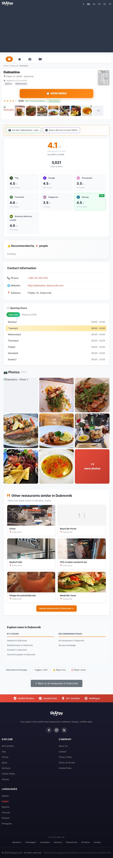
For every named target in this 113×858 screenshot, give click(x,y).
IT (83, 4)
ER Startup (85, 842)
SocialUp (97, 842)
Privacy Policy (65, 757)
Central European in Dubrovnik (21, 654)
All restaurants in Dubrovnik (71, 640)
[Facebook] (49, 730)
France (5, 757)
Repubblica (16, 842)
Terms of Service (67, 762)
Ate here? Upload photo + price (25, 130)
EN (88, 4)
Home (6, 66)
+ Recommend (53, 101)
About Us (63, 746)
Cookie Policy (65, 768)
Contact (62, 751)
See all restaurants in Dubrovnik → (56, 608)
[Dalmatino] (9, 111)
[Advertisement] (56, 28)
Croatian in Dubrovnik (17, 650)
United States (8, 773)
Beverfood (58, 842)
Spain (4, 762)
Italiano (5, 796)
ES (94, 4)
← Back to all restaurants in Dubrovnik (56, 683)
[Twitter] (64, 730)
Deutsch (6, 818)
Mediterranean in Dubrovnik (20, 645)
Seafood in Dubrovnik (17, 640)
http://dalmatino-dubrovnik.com (45, 285)
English (5, 801)
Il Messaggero (30, 842)
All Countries (8, 746)
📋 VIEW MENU (56, 93)
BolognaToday (71, 842)
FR (99, 4)
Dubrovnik (14, 66)
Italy (4, 751)
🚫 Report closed (78, 670)
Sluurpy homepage (67, 645)
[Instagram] (56, 730)
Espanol (5, 807)
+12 (98, 111)
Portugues (7, 823)
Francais (6, 812)
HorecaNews (45, 842)
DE (104, 4)
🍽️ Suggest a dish (40, 670)
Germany (6, 768)
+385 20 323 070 (38, 277)
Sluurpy (5, 779)
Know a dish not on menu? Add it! (63, 130)
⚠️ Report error (59, 670)
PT (110, 4)
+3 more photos (92, 466)
